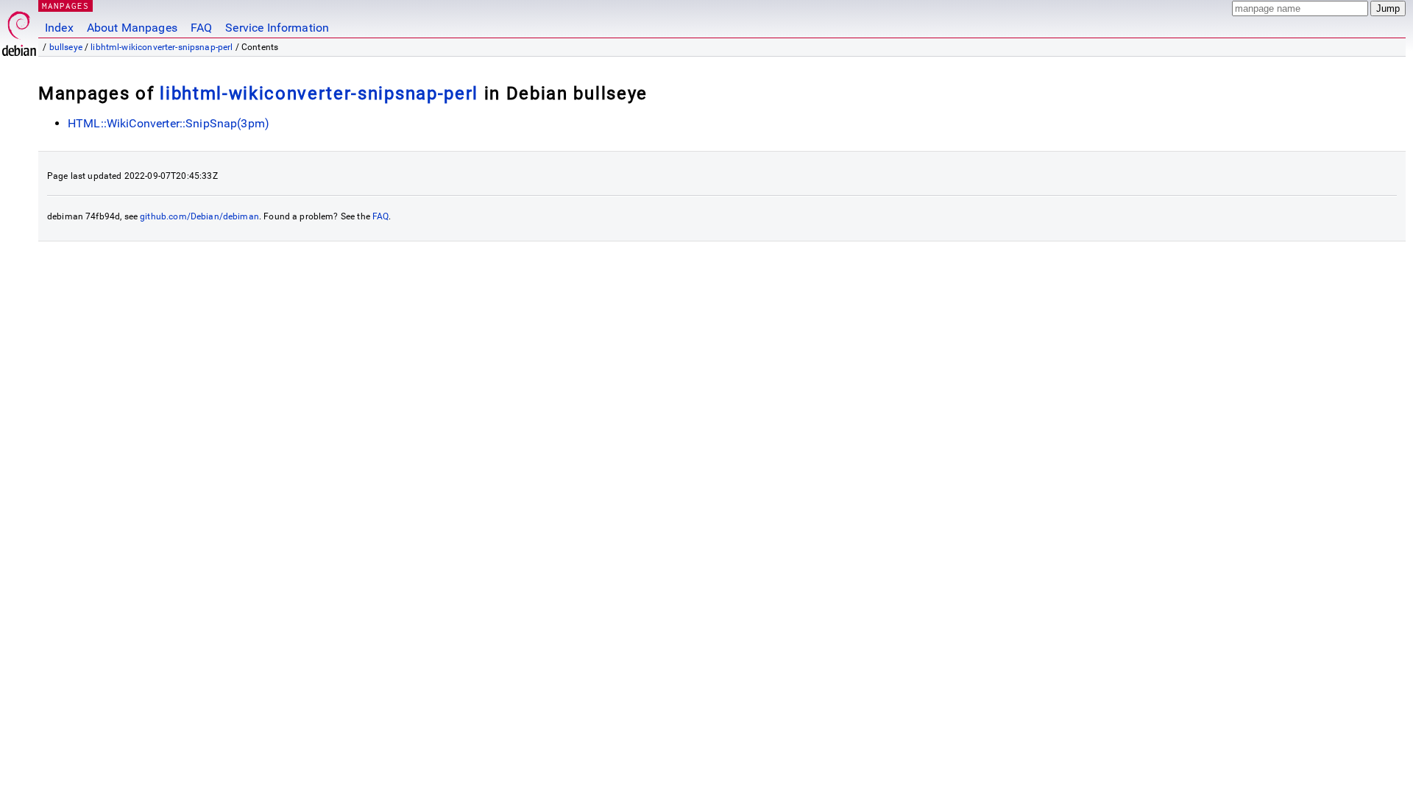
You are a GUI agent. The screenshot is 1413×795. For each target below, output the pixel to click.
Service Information (277, 28)
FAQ (201, 28)
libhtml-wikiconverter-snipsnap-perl (162, 47)
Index (59, 28)
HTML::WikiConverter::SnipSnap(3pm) (168, 123)
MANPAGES (65, 5)
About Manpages (132, 28)
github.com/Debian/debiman (199, 216)
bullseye (65, 47)
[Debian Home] (19, 30)
